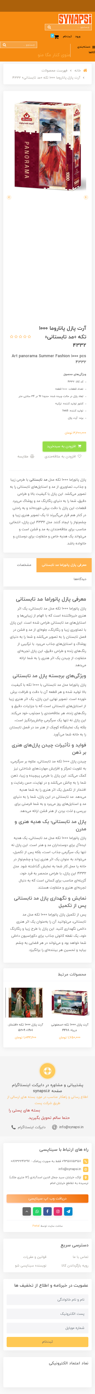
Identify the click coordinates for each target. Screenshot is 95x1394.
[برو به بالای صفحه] (27, 1211)
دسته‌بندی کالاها (86, 49)
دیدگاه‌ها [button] (80, 579)
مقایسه (23, 456)
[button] (29, 337)
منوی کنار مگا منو (54, 55)
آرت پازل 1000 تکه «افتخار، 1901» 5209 (25, 1027)
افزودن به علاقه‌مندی (61, 456)
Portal (36, 1226)
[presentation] (86, 197)
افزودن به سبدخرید (62, 446)
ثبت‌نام (67, 37)
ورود (77, 37)
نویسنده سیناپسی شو (30, 1265)
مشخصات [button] (24, 565)
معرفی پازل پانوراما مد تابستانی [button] (64, 565)
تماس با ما (80, 1257)
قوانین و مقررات (34, 1257)
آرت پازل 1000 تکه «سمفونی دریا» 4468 (69, 1027)
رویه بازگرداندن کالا (74, 1265)
